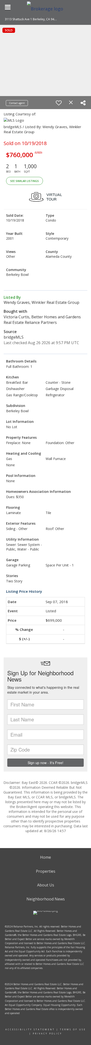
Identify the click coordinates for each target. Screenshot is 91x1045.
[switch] (59, 103)
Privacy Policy (47, 1033)
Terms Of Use (73, 1029)
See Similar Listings (24, 181)
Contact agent (17, 103)
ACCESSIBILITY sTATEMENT (30, 1029)
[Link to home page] (45, 7)
